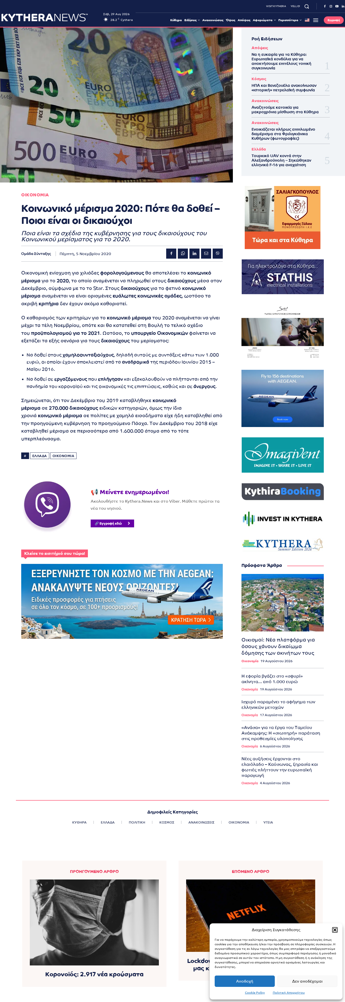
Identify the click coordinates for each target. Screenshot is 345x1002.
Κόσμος (259, 79)
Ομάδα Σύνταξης (36, 254)
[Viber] (218, 254)
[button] (334, 929)
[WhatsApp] (183, 254)
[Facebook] (325, 7)
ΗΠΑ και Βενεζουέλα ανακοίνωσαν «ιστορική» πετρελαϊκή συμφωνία (284, 87)
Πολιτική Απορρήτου (289, 992)
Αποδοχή (244, 981)
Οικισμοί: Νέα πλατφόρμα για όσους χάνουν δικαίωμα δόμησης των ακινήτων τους (278, 646)
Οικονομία (249, 661)
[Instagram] (331, 7)
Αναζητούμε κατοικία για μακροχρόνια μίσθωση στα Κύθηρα (285, 109)
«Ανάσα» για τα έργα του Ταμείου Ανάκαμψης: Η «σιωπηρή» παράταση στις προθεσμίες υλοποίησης (280, 733)
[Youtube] (337, 7)
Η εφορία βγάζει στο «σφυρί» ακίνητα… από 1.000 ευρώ (272, 679)
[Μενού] (316, 20)
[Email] (206, 254)
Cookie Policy (255, 992)
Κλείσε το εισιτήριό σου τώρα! (54, 553)
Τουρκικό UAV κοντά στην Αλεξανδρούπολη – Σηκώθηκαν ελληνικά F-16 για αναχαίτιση (281, 160)
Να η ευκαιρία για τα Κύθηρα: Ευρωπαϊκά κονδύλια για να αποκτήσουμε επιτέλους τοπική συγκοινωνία (281, 61)
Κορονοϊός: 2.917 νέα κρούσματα (94, 974)
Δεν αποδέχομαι (307, 981)
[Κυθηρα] (51, 17)
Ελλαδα (39, 456)
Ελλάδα (259, 149)
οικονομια (64, 456)
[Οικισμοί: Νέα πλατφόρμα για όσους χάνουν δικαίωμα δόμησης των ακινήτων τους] (282, 602)
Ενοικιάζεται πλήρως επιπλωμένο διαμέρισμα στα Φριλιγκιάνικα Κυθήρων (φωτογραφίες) (283, 133)
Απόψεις (260, 48)
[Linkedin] (194, 254)
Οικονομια (35, 195)
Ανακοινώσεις (265, 101)
